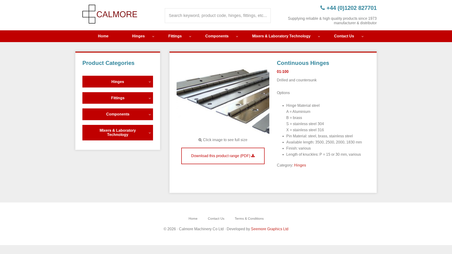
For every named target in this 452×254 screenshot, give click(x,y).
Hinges (300, 165)
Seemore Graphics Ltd (269, 229)
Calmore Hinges (110, 14)
